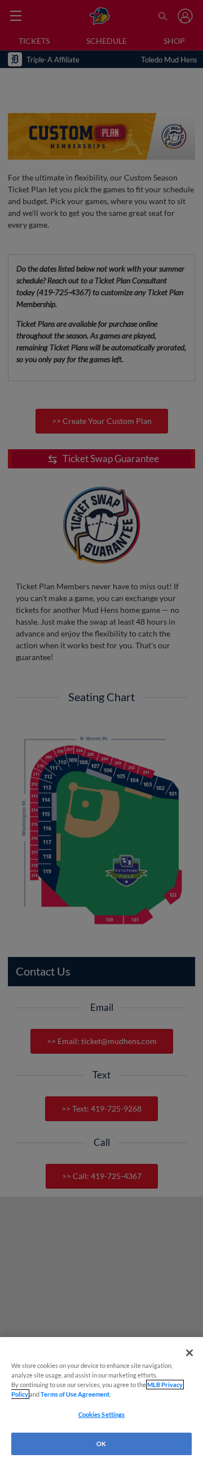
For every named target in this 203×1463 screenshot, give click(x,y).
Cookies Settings (101, 1414)
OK (101, 1443)
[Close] (189, 1352)
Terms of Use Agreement (75, 1394)
